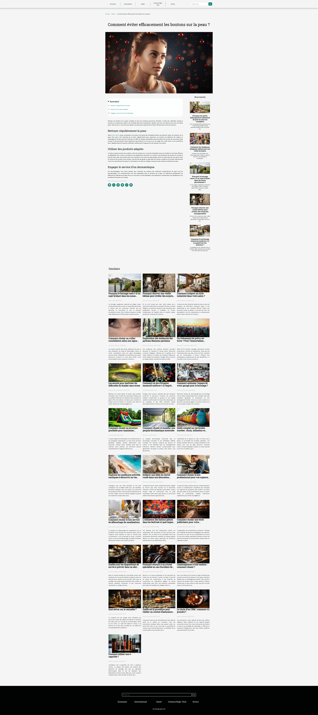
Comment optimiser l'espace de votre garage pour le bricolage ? (192, 384)
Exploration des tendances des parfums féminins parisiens (158, 339)
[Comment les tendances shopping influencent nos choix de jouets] (200, 138)
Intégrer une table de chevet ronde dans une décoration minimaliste (156, 477)
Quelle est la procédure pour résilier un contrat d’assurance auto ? (158, 612)
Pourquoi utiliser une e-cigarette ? (120, 655)
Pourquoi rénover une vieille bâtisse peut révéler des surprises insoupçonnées (200, 210)
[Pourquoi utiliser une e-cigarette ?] (124, 643)
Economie (113, 4)
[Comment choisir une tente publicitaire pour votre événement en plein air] (193, 509)
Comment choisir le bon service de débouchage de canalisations (124, 521)
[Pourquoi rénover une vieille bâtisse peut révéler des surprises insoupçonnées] (200, 199)
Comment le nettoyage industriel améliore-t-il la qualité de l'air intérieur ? (200, 242)
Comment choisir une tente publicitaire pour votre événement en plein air (190, 522)
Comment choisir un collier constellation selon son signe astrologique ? (122, 341)
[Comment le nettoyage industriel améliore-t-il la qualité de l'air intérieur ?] (200, 230)
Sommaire (114, 101)
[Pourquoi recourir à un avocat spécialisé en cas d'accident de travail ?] (159, 554)
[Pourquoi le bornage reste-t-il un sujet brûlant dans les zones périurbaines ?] (200, 168)
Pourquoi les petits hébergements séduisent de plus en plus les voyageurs (200, 118)
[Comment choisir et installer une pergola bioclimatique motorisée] (159, 417)
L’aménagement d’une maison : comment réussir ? (192, 565)
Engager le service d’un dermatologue (122, 113)
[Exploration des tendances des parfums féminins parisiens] (159, 327)
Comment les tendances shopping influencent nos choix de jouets (200, 149)
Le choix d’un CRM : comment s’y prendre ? (193, 610)
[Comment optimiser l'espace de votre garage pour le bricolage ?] (193, 372)
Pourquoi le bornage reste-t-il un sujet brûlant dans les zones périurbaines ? (200, 179)
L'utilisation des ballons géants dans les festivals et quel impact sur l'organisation (158, 522)
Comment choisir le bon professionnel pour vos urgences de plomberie (193, 477)
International (128, 4)
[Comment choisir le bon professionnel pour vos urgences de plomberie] (193, 464)
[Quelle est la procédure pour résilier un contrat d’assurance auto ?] (159, 598)
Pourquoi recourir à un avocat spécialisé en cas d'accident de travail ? (157, 567)
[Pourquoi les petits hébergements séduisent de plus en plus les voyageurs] (200, 107)
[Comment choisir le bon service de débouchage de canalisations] (124, 509)
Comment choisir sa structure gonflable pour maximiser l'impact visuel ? (123, 430)
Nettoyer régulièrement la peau (120, 105)
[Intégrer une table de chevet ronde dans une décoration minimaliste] (159, 464)
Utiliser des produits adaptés (119, 109)
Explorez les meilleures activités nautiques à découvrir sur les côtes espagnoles (124, 477)
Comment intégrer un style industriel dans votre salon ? (191, 294)
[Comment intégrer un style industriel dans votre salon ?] (193, 282)
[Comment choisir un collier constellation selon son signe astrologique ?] (124, 327)
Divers (173, 4)
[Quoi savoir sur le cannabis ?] (124, 598)
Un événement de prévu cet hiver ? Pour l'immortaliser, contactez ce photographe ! (190, 341)
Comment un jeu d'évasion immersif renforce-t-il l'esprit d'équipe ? (157, 385)
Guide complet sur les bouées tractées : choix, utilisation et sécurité (191, 430)
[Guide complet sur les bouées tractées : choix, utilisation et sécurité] (193, 417)
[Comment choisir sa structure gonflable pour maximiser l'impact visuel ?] (124, 417)
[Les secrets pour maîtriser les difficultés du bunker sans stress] (124, 372)
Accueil (107, 14)
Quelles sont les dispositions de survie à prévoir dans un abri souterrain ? (123, 567)
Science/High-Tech (158, 4)
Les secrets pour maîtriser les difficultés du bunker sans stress (124, 384)
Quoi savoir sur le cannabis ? (122, 609)
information (115, 135)
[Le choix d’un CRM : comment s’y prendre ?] (193, 598)
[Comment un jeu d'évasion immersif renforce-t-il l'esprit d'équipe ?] (159, 372)
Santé (143, 4)
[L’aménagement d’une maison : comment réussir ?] (193, 554)
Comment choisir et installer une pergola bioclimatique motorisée (159, 429)
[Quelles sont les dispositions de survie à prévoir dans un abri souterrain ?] (124, 554)
